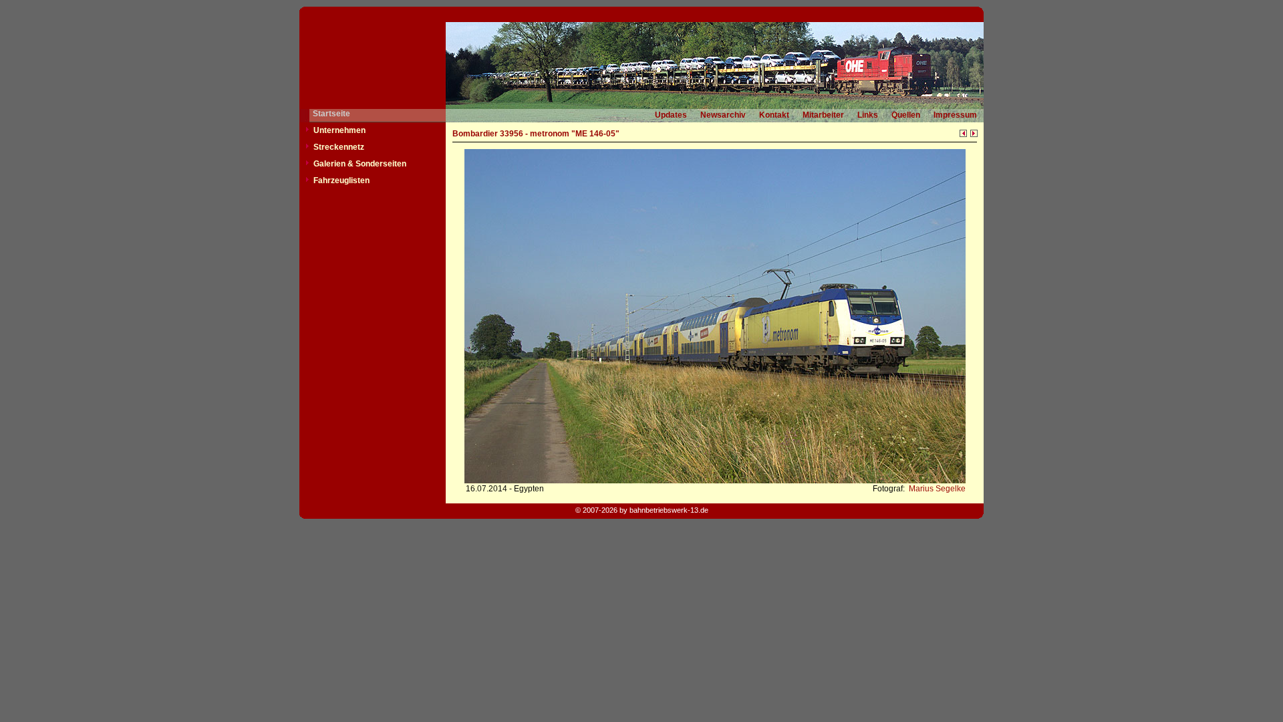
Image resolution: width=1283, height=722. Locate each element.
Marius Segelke (936, 488)
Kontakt (774, 115)
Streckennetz (338, 147)
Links (867, 115)
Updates (671, 115)
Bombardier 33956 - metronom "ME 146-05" (535, 133)
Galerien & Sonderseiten (359, 163)
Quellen (905, 115)
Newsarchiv (723, 115)
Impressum (955, 115)
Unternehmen (339, 130)
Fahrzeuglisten (341, 180)
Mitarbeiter (823, 115)
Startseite (331, 113)
